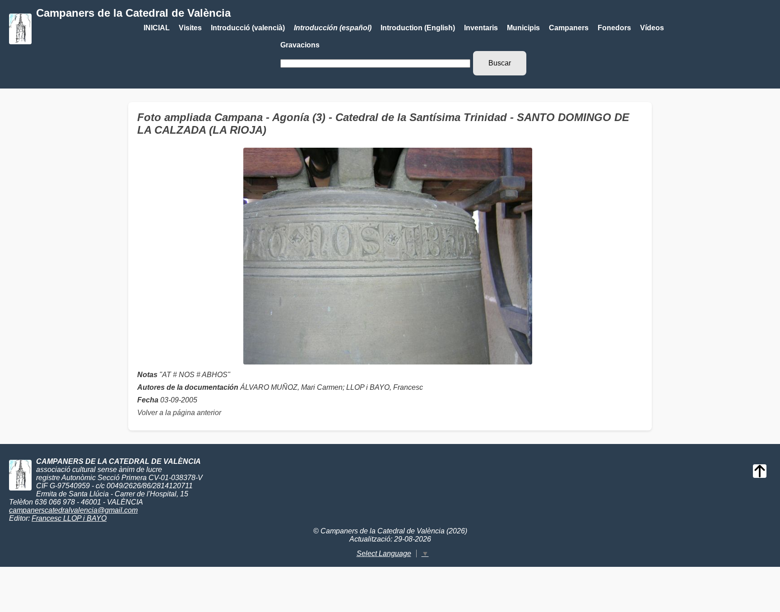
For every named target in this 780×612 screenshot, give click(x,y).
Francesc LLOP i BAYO (69, 518)
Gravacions (300, 45)
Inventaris (481, 28)
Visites (190, 28)
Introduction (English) (418, 28)
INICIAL (157, 28)
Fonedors (614, 28)
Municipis (523, 28)
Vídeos (652, 28)
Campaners (569, 28)
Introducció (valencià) (248, 28)
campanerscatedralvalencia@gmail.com (73, 510)
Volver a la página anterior (179, 412)
